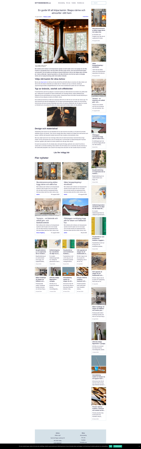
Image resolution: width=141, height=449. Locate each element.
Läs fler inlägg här (62, 152)
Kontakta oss (80, 3)
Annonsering (61, 3)
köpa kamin (44, 82)
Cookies (74, 3)
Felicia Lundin (47, 16)
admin (38, 194)
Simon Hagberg (40, 232)
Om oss (68, 3)
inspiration (85, 16)
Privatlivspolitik (117, 446)
